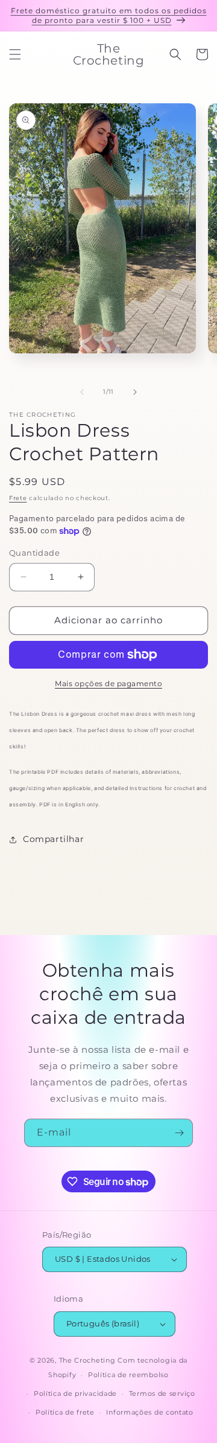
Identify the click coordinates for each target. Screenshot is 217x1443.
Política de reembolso (128, 1375)
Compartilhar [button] (53, 839)
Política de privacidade (75, 1393)
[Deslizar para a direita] (135, 392)
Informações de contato (149, 1412)
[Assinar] (179, 1133)
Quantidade (34, 553)
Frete (18, 498)
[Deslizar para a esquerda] (82, 392)
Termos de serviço (162, 1393)
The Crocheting (87, 1360)
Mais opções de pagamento (108, 683)
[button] (15, 54)
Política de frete (65, 1412)
